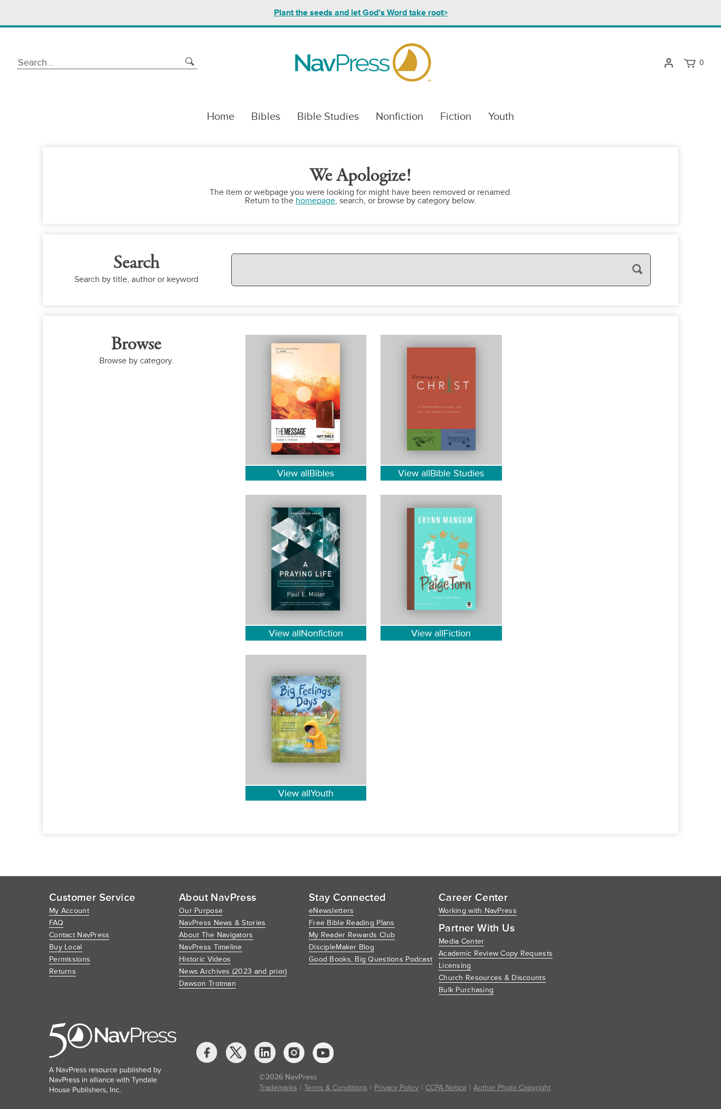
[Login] (668, 63)
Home (220, 116)
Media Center (461, 941)
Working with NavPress (478, 910)
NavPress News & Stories (222, 922)
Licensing (455, 965)
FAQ (56, 922)
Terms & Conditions (335, 1087)
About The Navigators (216, 935)
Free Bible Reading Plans (352, 922)
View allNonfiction (306, 633)
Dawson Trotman (207, 983)
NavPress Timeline (210, 947)
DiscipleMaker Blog (341, 947)
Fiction (455, 116)
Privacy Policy (396, 1087)
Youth (501, 116)
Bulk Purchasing (466, 989)
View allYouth (306, 793)
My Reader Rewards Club (352, 935)
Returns (62, 971)
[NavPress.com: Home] (363, 62)
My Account (69, 910)
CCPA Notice (446, 1087)
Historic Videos (205, 959)
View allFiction (441, 633)
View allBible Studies (441, 473)
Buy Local (65, 947)
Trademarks (278, 1087)
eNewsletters (331, 910)
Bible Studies (328, 116)
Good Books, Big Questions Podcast (370, 959)
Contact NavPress (79, 935)
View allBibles (305, 473)
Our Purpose (201, 910)
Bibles (265, 116)
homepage (315, 200)
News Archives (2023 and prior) (233, 971)
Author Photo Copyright (512, 1087)
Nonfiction (399, 116)
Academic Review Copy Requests (496, 953)
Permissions (69, 959)
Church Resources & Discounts (492, 977)
